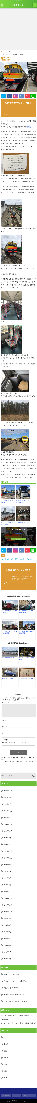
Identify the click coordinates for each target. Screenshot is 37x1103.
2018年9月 (7, 918)
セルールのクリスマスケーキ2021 (15, 1001)
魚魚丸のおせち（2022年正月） (26, 679)
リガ (22, 559)
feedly (19, 539)
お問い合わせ (6, 1095)
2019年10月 (8, 858)
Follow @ (18, 533)
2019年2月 (7, 885)
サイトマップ (16, 1095)
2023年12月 (8, 791)
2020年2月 (7, 844)
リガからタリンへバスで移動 (7, 501)
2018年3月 (7, 959)
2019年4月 (7, 871)
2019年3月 (7, 878)
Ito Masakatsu (6, 114)
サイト (4, 733)
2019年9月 (7, 864)
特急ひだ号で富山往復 (8, 657)
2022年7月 (7, 804)
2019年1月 (7, 891)
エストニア (6, 559)
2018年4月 (7, 952)
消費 (5, 1051)
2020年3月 (7, 838)
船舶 (5, 1071)
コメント (5, 703)
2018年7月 (7, 932)
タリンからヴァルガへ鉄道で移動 (7, 523)
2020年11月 (8, 831)
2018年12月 (8, 898)
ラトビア (15, 559)
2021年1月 (7, 817)
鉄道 (3, 555)
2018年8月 (7, 925)
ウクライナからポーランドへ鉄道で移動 (26, 632)
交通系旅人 (18, 5)
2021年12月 (8, 811)
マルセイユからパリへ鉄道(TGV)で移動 (26, 611)
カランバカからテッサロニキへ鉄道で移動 (9, 632)
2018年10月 (8, 912)
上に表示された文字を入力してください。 (14, 742)
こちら (29, 127)
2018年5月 (7, 945)
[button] (15, 163)
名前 (4, 720)
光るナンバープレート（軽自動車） (26, 658)
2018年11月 (8, 905)
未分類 (6, 1044)
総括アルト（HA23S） (8, 678)
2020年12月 (8, 824)
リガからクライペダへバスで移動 (22, 501)
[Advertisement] (18, 28)
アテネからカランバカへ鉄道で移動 (9, 611)
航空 (5, 1064)
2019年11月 (8, 851)
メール (5, 726)
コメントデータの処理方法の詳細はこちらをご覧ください (18, 761)
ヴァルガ (29, 559)
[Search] (33, 776)
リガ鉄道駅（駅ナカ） (22, 522)
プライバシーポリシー (29, 1095)
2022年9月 (7, 797)
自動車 (6, 1057)
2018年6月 (7, 938)
